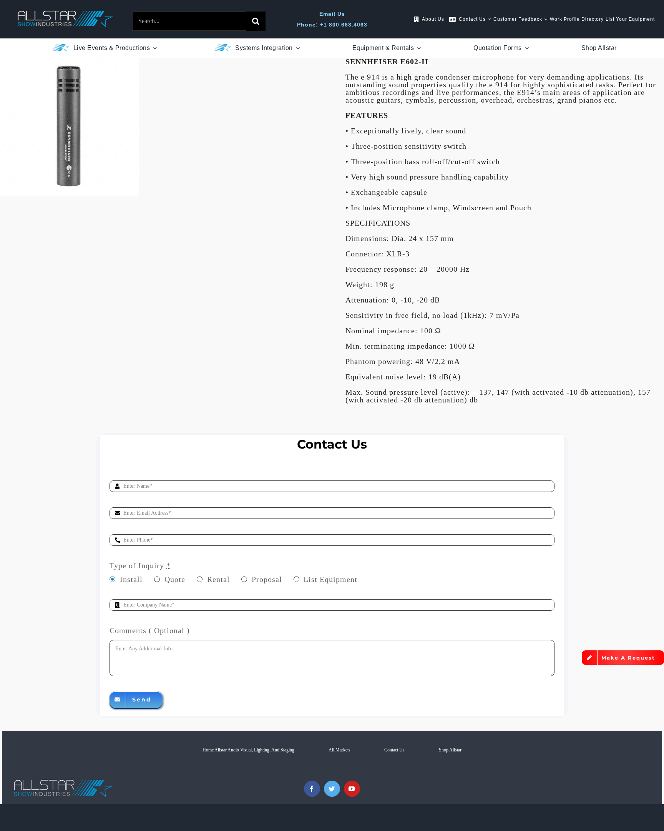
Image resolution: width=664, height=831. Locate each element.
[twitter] (332, 789)
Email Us (332, 14)
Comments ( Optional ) (150, 630)
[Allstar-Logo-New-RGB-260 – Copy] (65, 14)
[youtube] (352, 789)
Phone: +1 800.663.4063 (332, 25)
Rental (218, 579)
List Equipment (330, 579)
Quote (174, 579)
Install (131, 579)
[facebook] (312, 789)
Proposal (267, 579)
